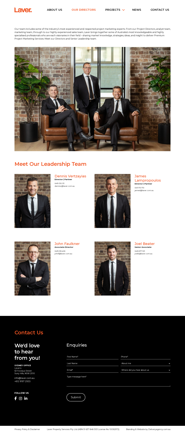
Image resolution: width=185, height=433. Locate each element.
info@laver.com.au (24, 378)
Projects (112, 9)
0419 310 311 (59, 183)
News (136, 9)
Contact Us (160, 9)
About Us (54, 9)
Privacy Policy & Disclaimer (27, 429)
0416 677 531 (140, 251)
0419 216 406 (60, 251)
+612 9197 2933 (22, 381)
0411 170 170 (139, 188)
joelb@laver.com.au (143, 254)
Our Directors (84, 9)
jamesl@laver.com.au (144, 190)
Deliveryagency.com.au (159, 429)
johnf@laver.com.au (63, 254)
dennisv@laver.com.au (65, 186)
